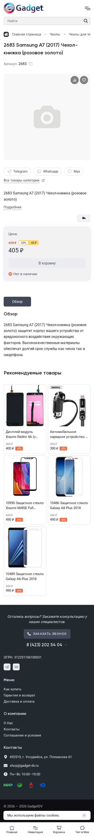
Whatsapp (50, 171)
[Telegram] (7, 667)
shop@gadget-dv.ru (24, 766)
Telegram (20, 171)
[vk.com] (16, 667)
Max (77, 171)
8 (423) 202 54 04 (44, 645)
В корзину (47, 263)
